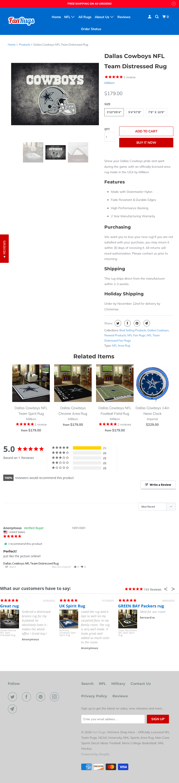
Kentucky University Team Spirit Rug (67, 633)
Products (24, 44)
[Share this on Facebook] (127, 323)
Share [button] (12, 566)
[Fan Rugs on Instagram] (55, 696)
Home (56, 17)
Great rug (9, 606)
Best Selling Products (132, 330)
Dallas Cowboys (158, 330)
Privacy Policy (94, 696)
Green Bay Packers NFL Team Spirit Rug (127, 633)
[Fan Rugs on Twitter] (13, 696)
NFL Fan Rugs (136, 335)
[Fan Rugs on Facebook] (27, 696)
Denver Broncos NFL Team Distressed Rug (8, 633)
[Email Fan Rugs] (13, 709)
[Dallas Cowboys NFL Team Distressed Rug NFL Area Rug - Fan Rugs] (55, 94)
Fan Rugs (99, 732)
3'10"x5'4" (114, 112)
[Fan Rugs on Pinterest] (41, 696)
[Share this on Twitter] (117, 323)
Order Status (91, 29)
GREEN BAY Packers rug (141, 606)
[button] (76, 566)
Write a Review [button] (160, 485)
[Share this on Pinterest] (136, 323)
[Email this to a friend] (146, 323)
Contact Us (141, 684)
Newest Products (115, 335)
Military (118, 684)
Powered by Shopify (95, 754)
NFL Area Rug (121, 345)
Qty (107, 129)
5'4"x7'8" (134, 112)
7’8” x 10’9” (156, 112)
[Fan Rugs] (21, 21)
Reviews (120, 696)
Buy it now (146, 142)
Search (87, 684)
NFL (102, 684)
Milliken (109, 83)
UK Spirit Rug (72, 606)
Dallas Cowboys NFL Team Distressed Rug (31, 563)
